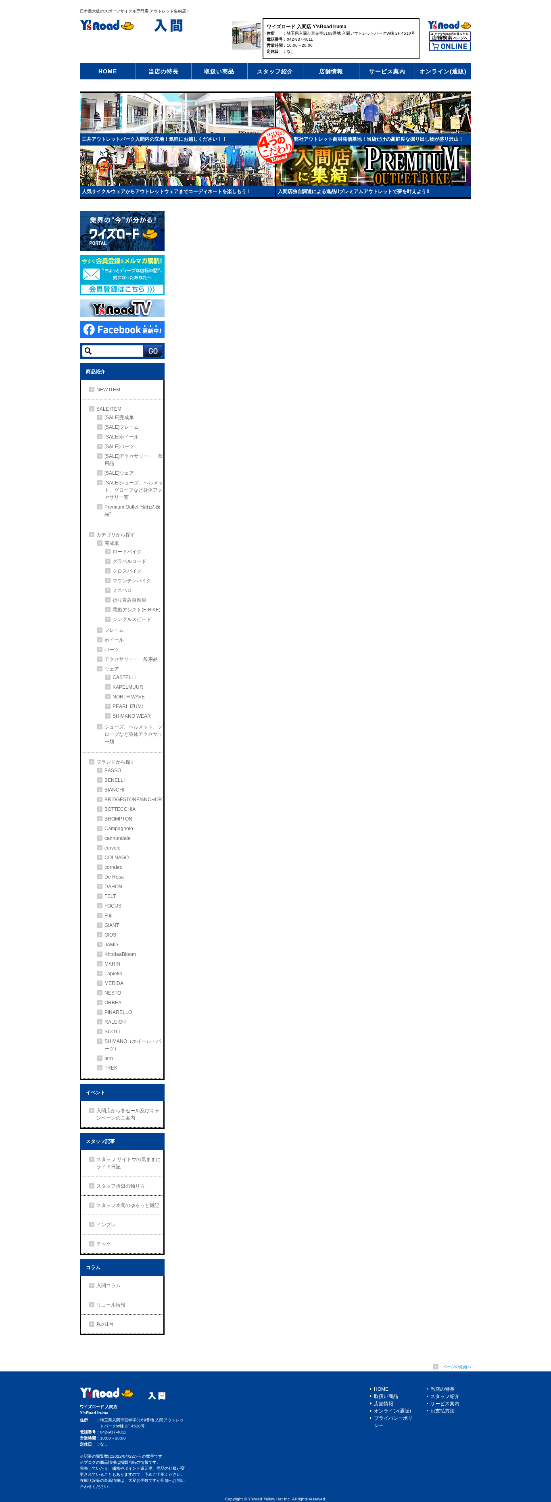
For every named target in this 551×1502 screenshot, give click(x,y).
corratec (113, 867)
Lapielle (113, 973)
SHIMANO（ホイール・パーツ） (132, 1045)
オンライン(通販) (443, 71)
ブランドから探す (115, 762)
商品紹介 (95, 371)
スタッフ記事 (100, 1141)
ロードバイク (127, 552)
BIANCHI (114, 790)
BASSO (112, 770)
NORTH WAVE (129, 697)
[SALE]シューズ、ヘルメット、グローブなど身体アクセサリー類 (133, 490)
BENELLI (114, 780)
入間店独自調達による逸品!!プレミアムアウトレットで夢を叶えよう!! (354, 191)
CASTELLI (124, 677)
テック (103, 1244)
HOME (107, 71)
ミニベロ (122, 590)
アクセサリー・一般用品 (131, 659)
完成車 (111, 543)
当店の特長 (163, 71)
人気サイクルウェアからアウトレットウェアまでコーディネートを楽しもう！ (166, 191)
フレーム (114, 630)
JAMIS (111, 944)
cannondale (117, 838)
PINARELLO (118, 1012)
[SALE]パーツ (119, 446)
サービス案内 (387, 71)
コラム (93, 1267)
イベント (95, 1092)
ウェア (111, 669)
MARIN (112, 964)
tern (108, 1058)
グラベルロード (129, 561)
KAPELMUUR (128, 687)
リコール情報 (110, 1305)
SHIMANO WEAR (132, 716)
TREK (110, 1068)
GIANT (111, 925)
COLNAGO (116, 857)
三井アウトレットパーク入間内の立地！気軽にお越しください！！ (154, 139)
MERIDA (113, 983)
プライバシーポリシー (393, 1421)
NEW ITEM (108, 390)
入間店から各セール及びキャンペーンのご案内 (127, 1114)
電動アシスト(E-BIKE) (137, 610)
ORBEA (112, 1002)
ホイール (114, 640)
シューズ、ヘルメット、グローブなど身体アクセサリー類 (133, 734)
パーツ (111, 649)
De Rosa (114, 877)
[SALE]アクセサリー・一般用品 (133, 459)
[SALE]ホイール (121, 437)
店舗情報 (331, 71)
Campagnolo (118, 828)
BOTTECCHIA (120, 809)
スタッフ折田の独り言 (120, 1186)
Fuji (108, 915)
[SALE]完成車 (119, 417)
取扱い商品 (219, 71)
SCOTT (112, 1032)
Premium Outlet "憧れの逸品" (132, 510)
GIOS (110, 935)
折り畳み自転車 (129, 600)
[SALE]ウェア (119, 473)
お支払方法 (442, 1411)
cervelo (112, 848)
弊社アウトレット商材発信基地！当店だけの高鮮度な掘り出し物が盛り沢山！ (378, 139)
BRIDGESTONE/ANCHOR (133, 799)
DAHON (113, 886)
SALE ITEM (108, 409)
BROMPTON (118, 819)
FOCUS (112, 906)
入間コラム (108, 1285)
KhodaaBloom (120, 954)
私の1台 (105, 1324)
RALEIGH (115, 1022)
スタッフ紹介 (275, 71)
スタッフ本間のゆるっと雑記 (127, 1205)
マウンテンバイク (132, 581)
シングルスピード (132, 619)
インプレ (106, 1225)
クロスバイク (127, 571)
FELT (110, 896)
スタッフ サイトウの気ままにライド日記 (128, 1163)
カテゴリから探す (115, 535)
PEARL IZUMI (128, 706)
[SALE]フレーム (121, 427)
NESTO (112, 993)
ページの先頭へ (457, 1367)
